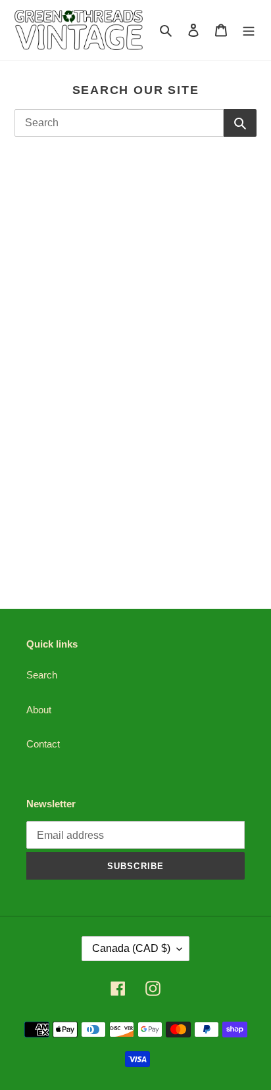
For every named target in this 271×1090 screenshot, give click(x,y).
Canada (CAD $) (131, 948)
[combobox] (119, 123)
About (38, 709)
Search (41, 674)
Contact (43, 743)
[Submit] (240, 123)
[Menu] (248, 30)
